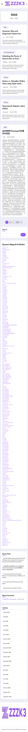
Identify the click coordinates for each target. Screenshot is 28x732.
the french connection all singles (9, 283)
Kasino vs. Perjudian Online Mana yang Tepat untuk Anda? (13, 83)
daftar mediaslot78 (6, 516)
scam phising (5, 406)
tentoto (3, 284)
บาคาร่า (4, 498)
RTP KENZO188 (5, 335)
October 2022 (6, 692)
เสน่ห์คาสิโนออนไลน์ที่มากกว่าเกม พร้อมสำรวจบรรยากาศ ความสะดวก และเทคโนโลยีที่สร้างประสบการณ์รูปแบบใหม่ (13, 567)
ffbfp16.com (4, 545)
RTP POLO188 (5, 323)
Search (4, 229)
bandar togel (5, 348)
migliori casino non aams (7, 404)
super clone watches (6, 427)
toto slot (4, 350)
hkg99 (3, 340)
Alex (4, 137)
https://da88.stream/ (6, 368)
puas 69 (4, 265)
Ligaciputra (4, 473)
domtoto (4, 433)
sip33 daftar (4, 298)
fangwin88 (4, 354)
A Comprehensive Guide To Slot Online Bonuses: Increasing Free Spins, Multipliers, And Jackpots (13, 575)
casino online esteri (6, 411)
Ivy (4, 37)
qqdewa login (5, 500)
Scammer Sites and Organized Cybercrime (11, 32)
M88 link (4, 252)
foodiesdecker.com (6, 512)
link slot (4, 537)
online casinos (5, 421)
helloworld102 (5, 258)
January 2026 (6, 643)
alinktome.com (5, 544)
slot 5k (3, 524)
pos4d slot (4, 530)
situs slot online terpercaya (7, 471)
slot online (4, 279)
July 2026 (5, 617)
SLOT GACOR (5, 397)
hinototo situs (5, 534)
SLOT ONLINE (5, 389)
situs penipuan (5, 407)
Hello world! (21, 599)
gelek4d (4, 261)
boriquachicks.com (6, 401)
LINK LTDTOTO (5, 379)
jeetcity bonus (5, 319)
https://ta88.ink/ (5, 369)
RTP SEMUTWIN (5, 399)
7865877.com (5, 541)
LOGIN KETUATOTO (6, 383)
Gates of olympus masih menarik (9, 495)
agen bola (4, 410)
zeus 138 (4, 521)
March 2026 (6, 634)
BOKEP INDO (5, 382)
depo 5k (4, 309)
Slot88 (3, 282)
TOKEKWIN (4, 457)
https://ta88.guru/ (6, 364)
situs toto (4, 481)
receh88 (4, 272)
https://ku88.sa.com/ (7, 367)
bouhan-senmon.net (6, 542)
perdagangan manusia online (8, 346)
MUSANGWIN (5, 400)
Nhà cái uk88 (5, 308)
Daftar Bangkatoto (6, 249)
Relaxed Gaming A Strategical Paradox (12, 588)
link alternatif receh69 (7, 268)
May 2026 (5, 625)
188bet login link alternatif (7, 485)
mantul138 (4, 361)
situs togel (4, 360)
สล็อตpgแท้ (4, 273)
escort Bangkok (5, 514)
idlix (3, 280)
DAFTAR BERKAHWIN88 (7, 396)
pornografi (4, 441)
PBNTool (5, 62)
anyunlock (4, 305)
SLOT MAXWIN (5, 390)
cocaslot (4, 275)
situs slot (4, 358)
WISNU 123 (4, 452)
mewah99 (4, 277)
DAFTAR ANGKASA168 (7, 468)
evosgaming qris (5, 480)
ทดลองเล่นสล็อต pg (6, 502)
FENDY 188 (4, 463)
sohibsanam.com (5, 517)
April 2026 (5, 630)
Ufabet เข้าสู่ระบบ (6, 478)
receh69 (4, 523)
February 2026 (6, 639)
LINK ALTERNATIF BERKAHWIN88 (9, 325)
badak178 (4, 357)
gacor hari (4, 484)
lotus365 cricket (5, 415)
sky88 (3, 372)
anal (3, 493)
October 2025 (6, 656)
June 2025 (5, 674)
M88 (3, 339)
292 (17, 222)
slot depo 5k (5, 290)
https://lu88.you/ (6, 374)
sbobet (3, 503)
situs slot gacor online (6, 276)
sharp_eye (5, 87)
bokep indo (4, 286)
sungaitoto (4, 291)
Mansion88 (4, 417)
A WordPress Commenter (9, 599)
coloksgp (4, 482)
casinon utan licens (6, 533)
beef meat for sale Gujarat (7, 425)
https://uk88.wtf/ (6, 365)
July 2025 (5, 670)
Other (5, 27)
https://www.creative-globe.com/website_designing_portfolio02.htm (12, 519)
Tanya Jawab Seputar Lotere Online (13, 107)
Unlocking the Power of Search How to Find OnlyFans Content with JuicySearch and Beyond (12, 60)
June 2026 (5, 621)
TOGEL (3, 474)
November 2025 (7, 652)
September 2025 (7, 661)
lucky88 (4, 371)
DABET (3, 507)
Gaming (6, 77)
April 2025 (5, 683)
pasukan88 (4, 270)
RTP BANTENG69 (6, 330)
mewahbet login (5, 263)
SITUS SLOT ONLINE (6, 332)
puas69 (3, 351)
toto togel (4, 288)
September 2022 (7, 696)
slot (3, 262)
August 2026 (6, 612)
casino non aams (5, 413)
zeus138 (4, 489)
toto (3, 347)
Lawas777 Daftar (5, 491)
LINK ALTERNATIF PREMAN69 (8, 333)
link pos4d (4, 297)
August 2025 (6, 665)
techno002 (4, 256)
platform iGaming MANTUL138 (8, 266)
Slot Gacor (4, 439)
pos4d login (4, 336)
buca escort (4, 300)
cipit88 (3, 355)
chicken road (5, 247)
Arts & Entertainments (9, 52)
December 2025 (7, 648)
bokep (3, 436)
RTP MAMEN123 (5, 326)
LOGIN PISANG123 (6, 329)
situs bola (4, 259)
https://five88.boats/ (6, 376)
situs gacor (4, 255)
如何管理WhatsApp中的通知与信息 (13, 132)
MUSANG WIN (5, 464)
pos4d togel (4, 381)
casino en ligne (5, 408)
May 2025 (5, 679)
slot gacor (4, 248)
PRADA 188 (4, 470)
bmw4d (3, 420)
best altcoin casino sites (7, 353)
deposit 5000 (5, 307)
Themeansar (23, 729)
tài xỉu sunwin (5, 403)
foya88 (3, 269)
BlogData (17, 729)
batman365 (4, 531)
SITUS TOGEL (5, 496)
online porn (4, 499)
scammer (4, 254)
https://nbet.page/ (6, 375)
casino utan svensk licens (7, 422)
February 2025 (6, 688)
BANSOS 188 (5, 443)
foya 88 (4, 513)
